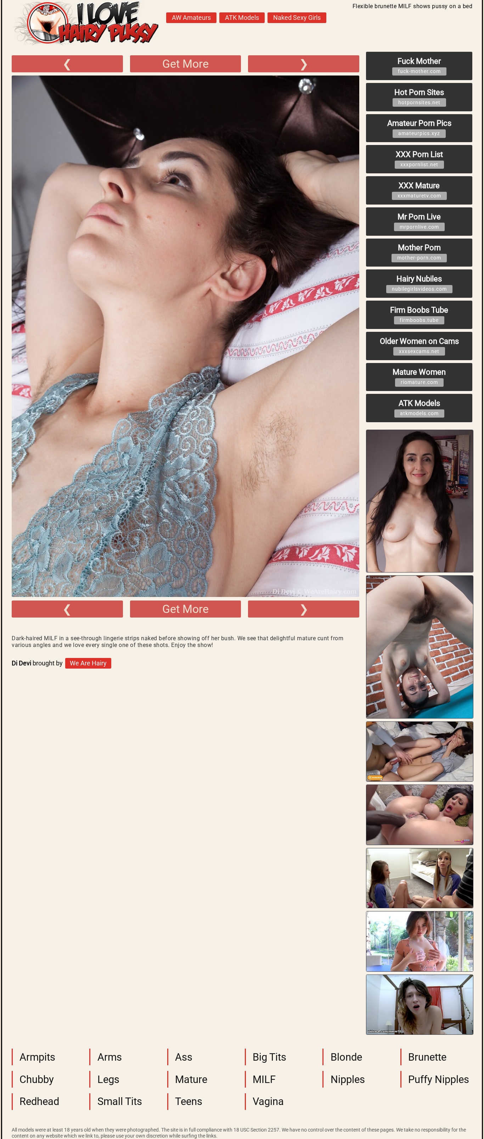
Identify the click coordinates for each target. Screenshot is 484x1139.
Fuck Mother (419, 65)
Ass (183, 1057)
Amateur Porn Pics (419, 127)
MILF (264, 1079)
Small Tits (119, 1101)
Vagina (268, 1101)
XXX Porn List (419, 159)
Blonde (346, 1057)
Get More (185, 64)
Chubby (36, 1079)
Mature (191, 1079)
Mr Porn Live (419, 221)
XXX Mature (419, 190)
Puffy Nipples (438, 1079)
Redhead (39, 1101)
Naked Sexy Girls (297, 17)
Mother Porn (419, 252)
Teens (188, 1101)
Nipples (348, 1079)
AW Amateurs (191, 17)
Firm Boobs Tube (419, 314)
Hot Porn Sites (419, 97)
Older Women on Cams (419, 345)
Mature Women (419, 376)
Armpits (37, 1057)
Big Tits (269, 1057)
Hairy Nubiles (419, 283)
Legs (108, 1079)
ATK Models (242, 17)
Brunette (427, 1057)
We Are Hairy (88, 663)
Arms (109, 1057)
